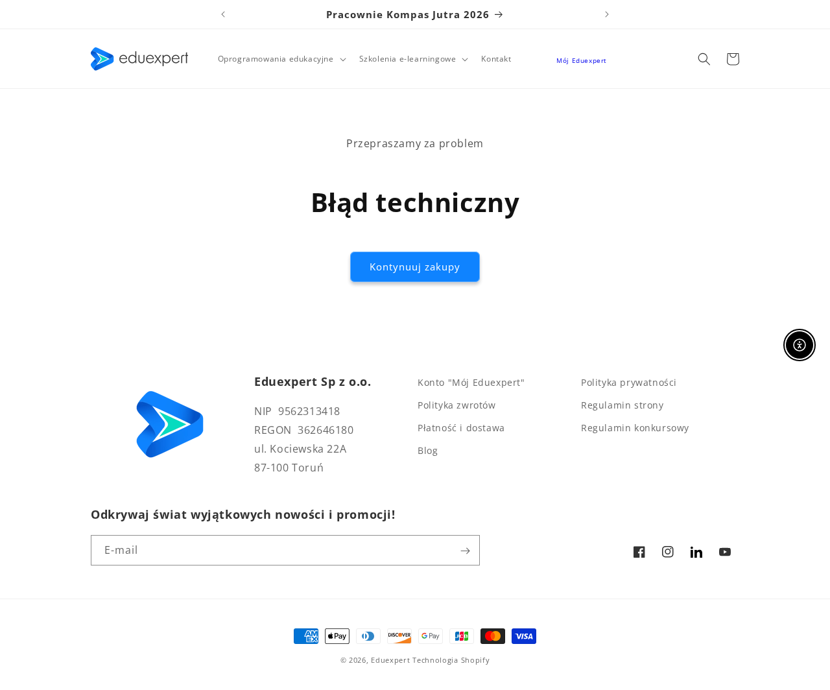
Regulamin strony (622, 405)
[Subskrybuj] (465, 551)
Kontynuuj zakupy (415, 266)
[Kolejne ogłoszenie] (607, 14)
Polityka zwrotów (457, 405)
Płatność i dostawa (461, 428)
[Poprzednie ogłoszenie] (223, 14)
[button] (280, 59)
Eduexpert (390, 660)
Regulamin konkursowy (635, 428)
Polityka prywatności (629, 382)
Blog (428, 451)
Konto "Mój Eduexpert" (471, 382)
